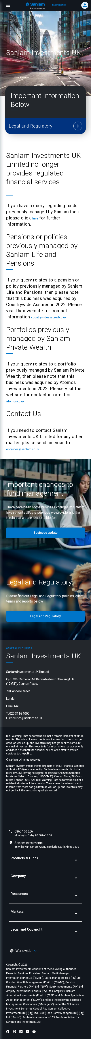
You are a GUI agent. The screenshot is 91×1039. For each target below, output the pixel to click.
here (35, 218)
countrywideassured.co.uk (48, 317)
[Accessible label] (77, 126)
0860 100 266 (33, 833)
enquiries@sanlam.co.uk (22, 449)
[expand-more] (76, 860)
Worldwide (23, 951)
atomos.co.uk (15, 401)
